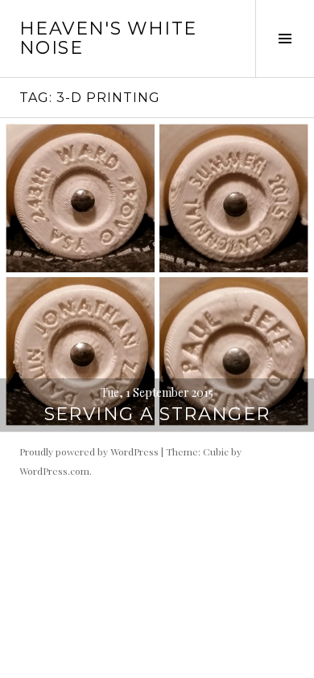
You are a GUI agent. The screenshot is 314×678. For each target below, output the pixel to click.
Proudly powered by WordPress (89, 451)
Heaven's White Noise (107, 38)
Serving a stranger (157, 414)
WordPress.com (54, 470)
